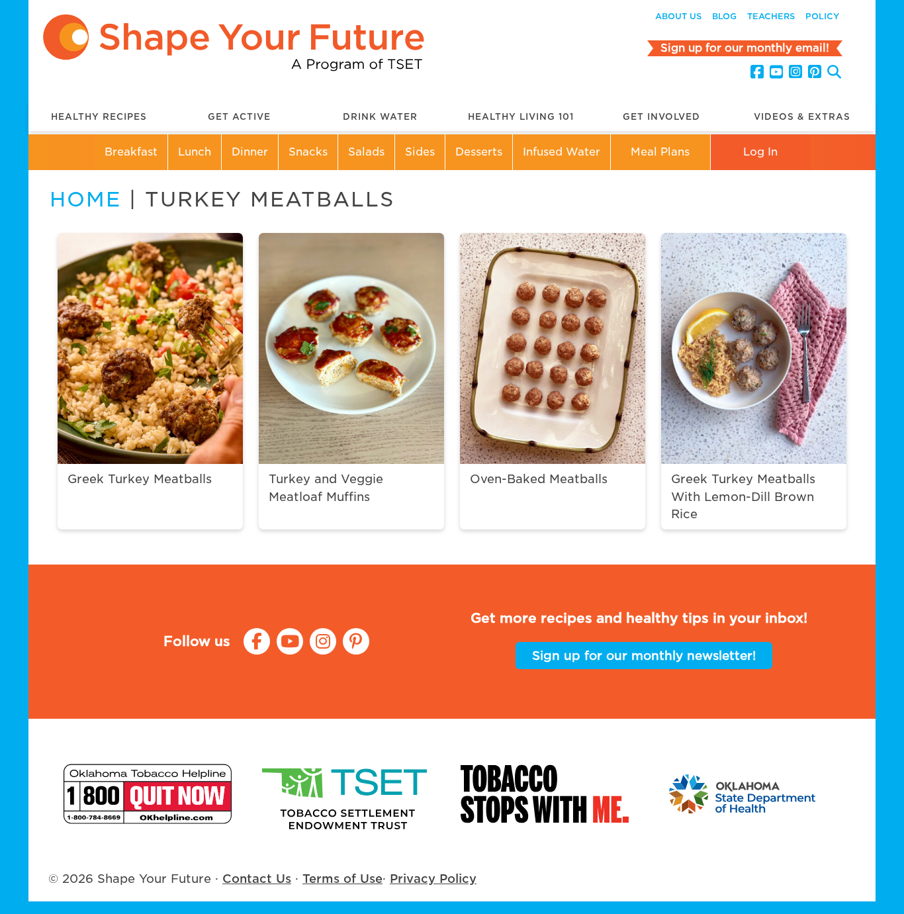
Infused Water (561, 152)
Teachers (771, 16)
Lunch (194, 152)
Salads (366, 152)
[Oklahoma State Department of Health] (743, 794)
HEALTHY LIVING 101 (521, 117)
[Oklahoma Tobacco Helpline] (147, 794)
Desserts (478, 152)
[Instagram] (795, 72)
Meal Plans (660, 152)
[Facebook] (757, 72)
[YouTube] (776, 72)
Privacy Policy (433, 879)
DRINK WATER (380, 117)
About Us (678, 16)
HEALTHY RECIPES (99, 117)
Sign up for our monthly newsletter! (644, 656)
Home (85, 199)
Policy (822, 16)
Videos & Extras (802, 117)
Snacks (308, 152)
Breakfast (131, 152)
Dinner (250, 152)
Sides (420, 152)
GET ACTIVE (239, 117)
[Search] (834, 74)
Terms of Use (342, 879)
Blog (724, 16)
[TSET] (346, 794)
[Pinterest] (815, 72)
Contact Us (256, 879)
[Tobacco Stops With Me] (544, 794)
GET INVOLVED (661, 117)
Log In (760, 152)
